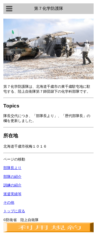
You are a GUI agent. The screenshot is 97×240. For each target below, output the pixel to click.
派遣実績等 (12, 194)
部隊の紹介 (12, 176)
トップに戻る (14, 211)
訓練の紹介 (12, 185)
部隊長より (12, 168)
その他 (8, 202)
